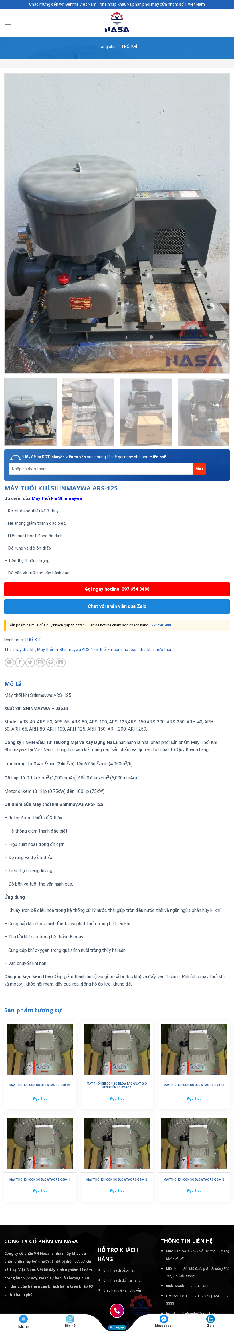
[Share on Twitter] (30, 662)
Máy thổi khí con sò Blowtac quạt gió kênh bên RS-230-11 (117, 1085)
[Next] (218, 224)
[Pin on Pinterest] (50, 662)
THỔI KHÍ (129, 46)
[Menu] (7, 23)
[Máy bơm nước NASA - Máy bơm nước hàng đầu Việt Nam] (117, 23)
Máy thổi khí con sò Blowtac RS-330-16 (117, 1179)
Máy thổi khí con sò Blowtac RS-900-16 (194, 1085)
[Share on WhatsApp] (9, 662)
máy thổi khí (24, 649)
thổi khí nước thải (155, 649)
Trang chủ (106, 46)
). (137, 778)
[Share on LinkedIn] (61, 662)
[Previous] (16, 224)
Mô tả (13, 684)
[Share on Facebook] (20, 662)
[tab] (13, 684)
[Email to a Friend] (40, 662)
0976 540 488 (160, 625)
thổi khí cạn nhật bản (119, 649)
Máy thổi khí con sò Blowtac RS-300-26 (39, 1085)
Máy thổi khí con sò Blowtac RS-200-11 (39, 1179)
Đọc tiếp (40, 1098)
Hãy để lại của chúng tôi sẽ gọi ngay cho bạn (94, 457)
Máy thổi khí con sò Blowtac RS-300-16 (194, 1179)
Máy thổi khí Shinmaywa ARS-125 (67, 649)
